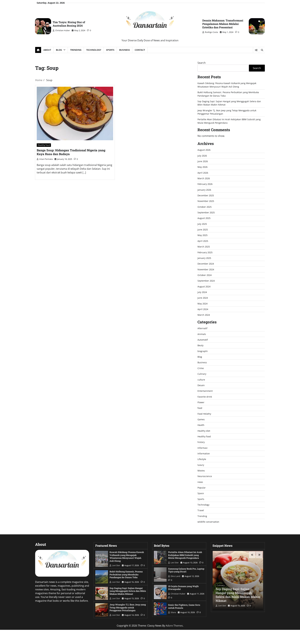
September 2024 (206, 280)
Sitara (173, 612)
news (200, 482)
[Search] (262, 50)
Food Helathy (204, 413)
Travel (201, 510)
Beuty (200, 345)
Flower (201, 402)
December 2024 (206, 263)
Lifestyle (202, 459)
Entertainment (205, 390)
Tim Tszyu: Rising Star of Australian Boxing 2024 (69, 23)
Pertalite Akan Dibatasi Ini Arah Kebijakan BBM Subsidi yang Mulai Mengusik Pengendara (185, 555)
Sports (110, 49)
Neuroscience (205, 476)
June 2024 (203, 297)
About (47, 49)
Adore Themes (174, 625)
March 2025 (204, 246)
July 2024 (202, 292)
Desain (201, 385)
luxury (201, 464)
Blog (59, 49)
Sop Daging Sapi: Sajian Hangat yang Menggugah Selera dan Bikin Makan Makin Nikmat (128, 591)
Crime (201, 368)
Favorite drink (205, 396)
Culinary (202, 373)
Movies (201, 470)
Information (204, 453)
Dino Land (175, 576)
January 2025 (204, 258)
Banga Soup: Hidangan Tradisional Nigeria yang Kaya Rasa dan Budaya (71, 152)
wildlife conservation (208, 521)
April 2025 (203, 240)
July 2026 (202, 155)
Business (124, 49)
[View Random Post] (256, 50)
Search (202, 62)
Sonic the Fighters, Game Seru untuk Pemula (184, 606)
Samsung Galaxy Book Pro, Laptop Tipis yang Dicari (186, 570)
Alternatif (202, 328)
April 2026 (203, 172)
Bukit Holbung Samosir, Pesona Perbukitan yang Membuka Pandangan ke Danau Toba (126, 574)
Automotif (203, 339)
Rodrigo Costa (211, 32)
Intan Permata (46, 159)
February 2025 (205, 252)
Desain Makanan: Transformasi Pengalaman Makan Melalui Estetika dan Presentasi (222, 24)
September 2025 (206, 212)
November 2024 (206, 269)
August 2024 (204, 286)
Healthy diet (204, 430)
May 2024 (203, 303)
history (201, 442)
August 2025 (204, 218)
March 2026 (204, 178)
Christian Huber (62, 30)
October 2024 (205, 275)
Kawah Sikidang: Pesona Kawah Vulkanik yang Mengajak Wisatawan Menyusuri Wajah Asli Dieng (127, 556)
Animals (202, 334)
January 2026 (204, 189)
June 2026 (203, 161)
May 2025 (203, 235)
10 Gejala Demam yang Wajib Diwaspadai (183, 588)
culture (201, 379)
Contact (140, 49)
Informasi (203, 447)
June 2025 (203, 229)
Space (201, 493)
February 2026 (205, 183)
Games (201, 419)
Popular (202, 487)
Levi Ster (116, 565)
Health (201, 425)
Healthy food (44, 145)
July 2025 (202, 223)
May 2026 (203, 166)
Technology (93, 49)
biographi (203, 351)
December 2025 (206, 195)
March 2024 (204, 314)
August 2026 (204, 149)
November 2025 (206, 201)
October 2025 (205, 206)
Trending (75, 49)
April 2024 (203, 309)
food (200, 407)
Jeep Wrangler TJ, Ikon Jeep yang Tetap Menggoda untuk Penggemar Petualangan (128, 607)
